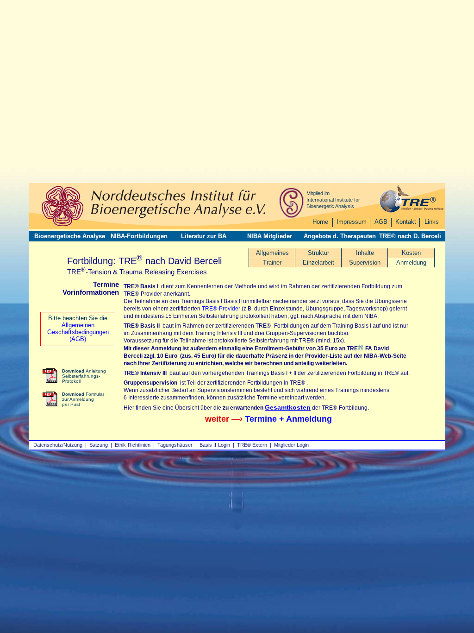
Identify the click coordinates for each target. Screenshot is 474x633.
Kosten (411, 252)
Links (431, 221)
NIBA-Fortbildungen (139, 236)
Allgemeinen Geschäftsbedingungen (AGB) (78, 332)
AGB (380, 221)
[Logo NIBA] (62, 225)
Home (320, 221)
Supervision (364, 262)
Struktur (318, 252)
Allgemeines (272, 252)
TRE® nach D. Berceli (410, 236)
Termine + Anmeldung (288, 419)
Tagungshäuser (175, 445)
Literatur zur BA (203, 236)
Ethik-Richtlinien (132, 445)
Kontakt (405, 221)
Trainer (272, 262)
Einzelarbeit (318, 262)
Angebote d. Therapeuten (340, 236)
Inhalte (365, 252)
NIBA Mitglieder (269, 236)
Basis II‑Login (215, 445)
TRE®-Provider (221, 308)
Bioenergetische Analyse (69, 236)
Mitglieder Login (291, 445)
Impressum (352, 221)
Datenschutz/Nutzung (57, 445)
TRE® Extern (252, 445)
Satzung (98, 445)
